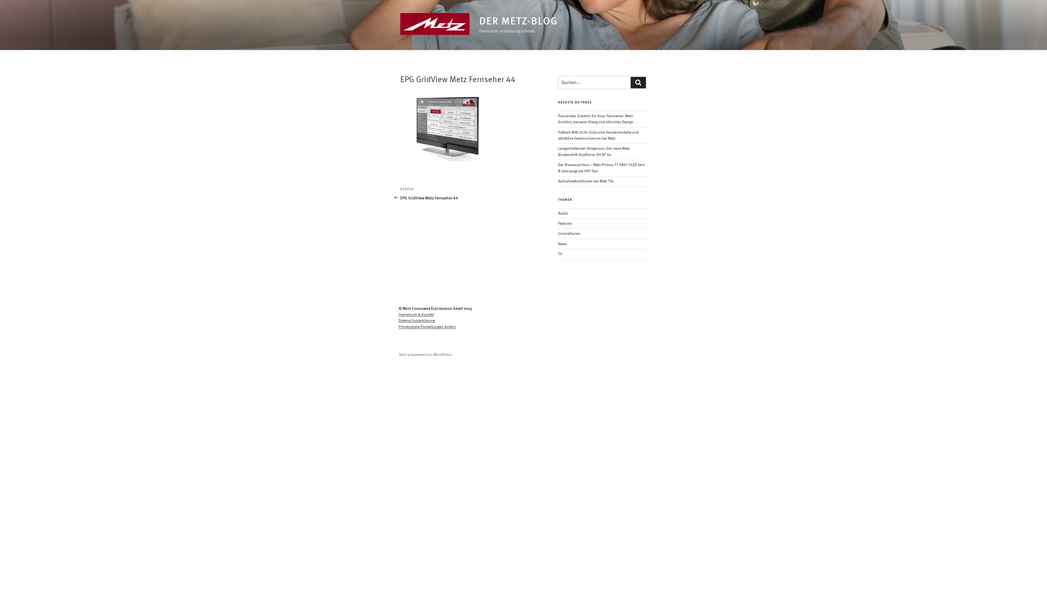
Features (565, 224)
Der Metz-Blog (518, 22)
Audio (563, 213)
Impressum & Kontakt (416, 315)
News (562, 244)
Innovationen (569, 234)
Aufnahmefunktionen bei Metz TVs (586, 181)
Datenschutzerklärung (417, 321)
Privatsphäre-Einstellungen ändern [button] (427, 327)
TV (560, 254)
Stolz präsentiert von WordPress (425, 355)
